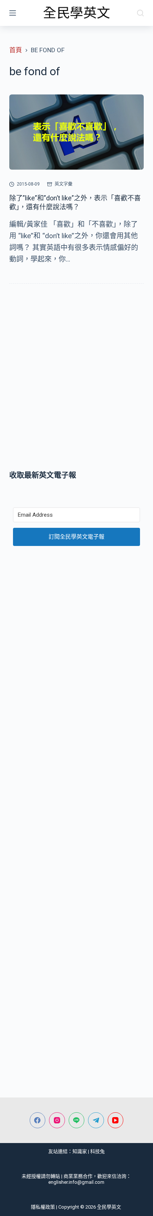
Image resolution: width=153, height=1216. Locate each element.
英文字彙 (63, 184)
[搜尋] (140, 13)
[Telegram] (96, 1120)
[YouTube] (116, 1120)
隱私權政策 (43, 1207)
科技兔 (97, 1151)
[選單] (12, 13)
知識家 (79, 1151)
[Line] (77, 1120)
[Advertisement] (76, 378)
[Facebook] (38, 1120)
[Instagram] (57, 1120)
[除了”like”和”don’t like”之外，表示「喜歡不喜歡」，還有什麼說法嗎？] (76, 132)
